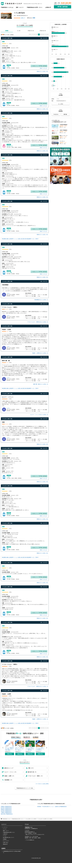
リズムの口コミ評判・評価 (7, 281)
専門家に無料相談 (63, 6)
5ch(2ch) (56, 114)
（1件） (8, 779)
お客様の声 (48, 7)
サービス (4, 828)
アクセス (4, 835)
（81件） (31, 768)
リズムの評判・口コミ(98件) (30, 818)
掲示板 (65, 114)
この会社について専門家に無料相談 (39, 65)
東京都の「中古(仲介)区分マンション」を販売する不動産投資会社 (52, 806)
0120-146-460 (66, 3)
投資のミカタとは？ (43, 68)
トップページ (4, 827)
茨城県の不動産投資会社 (6, 806)
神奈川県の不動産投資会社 (7, 814)
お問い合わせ (5, 842)
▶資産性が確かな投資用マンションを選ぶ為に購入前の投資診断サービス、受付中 (20, 238)
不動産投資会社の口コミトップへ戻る (24, 788)
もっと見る (60, 104)
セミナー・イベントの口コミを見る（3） (39, 414)
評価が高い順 (31, 30)
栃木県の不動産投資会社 (6, 808)
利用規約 (4, 839)
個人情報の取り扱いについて (8, 837)
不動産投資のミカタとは (7, 7)
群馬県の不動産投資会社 (6, 809)
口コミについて (6, 840)
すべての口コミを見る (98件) (42, 783)
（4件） (9, 775)
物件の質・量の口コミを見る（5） (41, 384)
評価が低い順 (43, 30)
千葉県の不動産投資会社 (6, 812)
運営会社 (5, 844)
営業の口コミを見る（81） (43, 71)
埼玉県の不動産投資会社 (6, 811)
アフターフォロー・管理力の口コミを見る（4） (38, 321)
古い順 (18, 30)
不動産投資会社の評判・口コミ (34, 7)
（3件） (11, 772)
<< (30, 34)
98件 (34, 17)
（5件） (32, 772)
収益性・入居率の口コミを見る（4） (40, 353)
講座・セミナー (20, 7)
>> (47, 34)
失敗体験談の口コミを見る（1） (41, 299)
